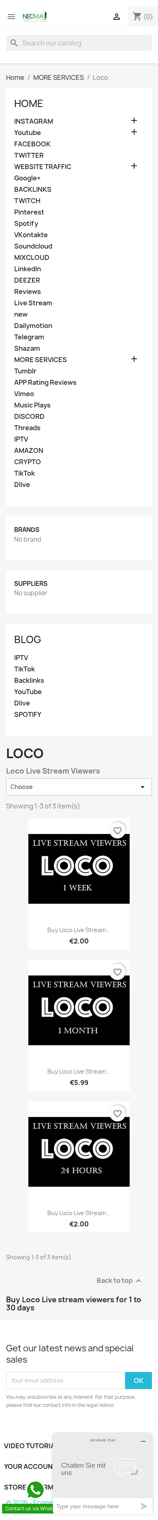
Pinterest (29, 212)
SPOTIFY (27, 714)
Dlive (22, 484)
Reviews (27, 291)
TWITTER (29, 155)
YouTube (28, 692)
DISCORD (29, 416)
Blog (27, 639)
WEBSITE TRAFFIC (42, 167)
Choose (79, 787)
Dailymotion (33, 326)
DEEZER (27, 280)
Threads (27, 428)
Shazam (27, 348)
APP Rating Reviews (45, 382)
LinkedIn (27, 269)
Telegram (29, 337)
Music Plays (32, 405)
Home (28, 103)
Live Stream (33, 303)
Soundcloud (33, 246)
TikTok (24, 473)
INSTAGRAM (33, 121)
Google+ (27, 178)
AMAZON (28, 450)
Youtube (27, 133)
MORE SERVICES (40, 360)
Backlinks (29, 680)
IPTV (21, 439)
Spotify (26, 223)
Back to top (120, 1281)
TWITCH (27, 201)
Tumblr (25, 371)
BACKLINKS (32, 189)
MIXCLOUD (31, 257)
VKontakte (31, 235)
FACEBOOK (32, 144)
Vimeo (24, 394)
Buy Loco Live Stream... (79, 930)
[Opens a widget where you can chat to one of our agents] (102, 1473)
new (21, 314)
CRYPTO (27, 462)
